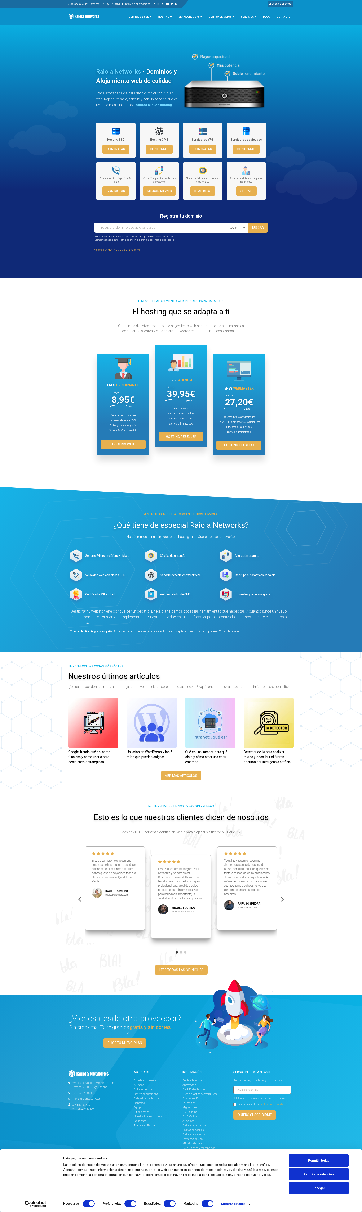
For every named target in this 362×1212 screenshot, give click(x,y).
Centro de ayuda (192, 1080)
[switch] (130, 1203)
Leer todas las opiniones (181, 970)
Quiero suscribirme (255, 1115)
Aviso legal (188, 1120)
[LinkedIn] (172, 4)
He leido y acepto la (262, 1104)
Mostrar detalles (233, 1204)
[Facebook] (176, 4)
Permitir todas (318, 1160)
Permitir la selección (319, 1174)
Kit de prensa (142, 1111)
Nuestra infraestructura (148, 1116)
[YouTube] (167, 4)
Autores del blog (143, 1089)
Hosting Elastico (239, 445)
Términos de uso (192, 1138)
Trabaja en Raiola (144, 1125)
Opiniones (140, 1120)
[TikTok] (154, 4)
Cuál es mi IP (190, 1098)
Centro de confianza (146, 1093)
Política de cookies (193, 1129)
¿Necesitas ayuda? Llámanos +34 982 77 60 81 (94, 4)
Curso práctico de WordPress (200, 1093)
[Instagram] (158, 4)
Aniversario (189, 1084)
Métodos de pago (192, 1143)
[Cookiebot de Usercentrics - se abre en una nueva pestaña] (35, 1204)
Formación (189, 1102)
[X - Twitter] (162, 4)
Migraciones (189, 1107)
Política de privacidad (194, 1125)
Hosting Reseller (181, 437)
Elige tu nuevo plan (124, 1043)
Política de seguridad (194, 1134)
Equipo (138, 1107)
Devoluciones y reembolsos (198, 1147)
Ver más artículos (181, 776)
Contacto (139, 1102)
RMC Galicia (189, 1116)
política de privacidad (272, 1104)
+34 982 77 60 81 (82, 1092)
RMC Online (189, 1111)
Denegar (318, 1188)
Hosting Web (123, 444)
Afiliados (139, 1084)
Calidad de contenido (146, 1098)
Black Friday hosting (194, 1089)
